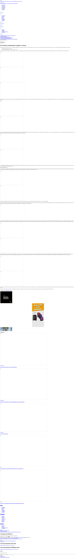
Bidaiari (12, 37)
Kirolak (2, 514)
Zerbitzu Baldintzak (23, 537)
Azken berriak (1, 12)
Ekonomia (3, 16)
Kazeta (8, 38)
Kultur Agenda (1, 26)
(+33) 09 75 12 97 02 (15, 549)
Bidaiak (16, 3)
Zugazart (3, 30)
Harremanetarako (2, 545)
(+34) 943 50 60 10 (11, 545)
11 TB (21, 1)
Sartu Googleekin (2, 556)
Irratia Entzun (3, 37)
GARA (9, 1)
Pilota (2, 518)
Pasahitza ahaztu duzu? (3, 557)
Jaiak (7, 3)
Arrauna (3, 521)
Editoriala (3, 29)
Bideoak (1, 530)
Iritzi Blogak (3, 32)
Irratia (1, 37)
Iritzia (2, 523)
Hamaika (10, 38)
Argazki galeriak (5, 530)
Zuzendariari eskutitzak (5, 31)
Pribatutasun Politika (17, 537)
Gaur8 (4, 38)
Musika (12, 3)
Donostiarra (3, 19)
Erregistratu (7, 557)
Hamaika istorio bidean (9, 290)
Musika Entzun (9, 37)
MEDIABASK (16, 1)
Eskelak (4, 36)
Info (1, 505)
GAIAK (1, 2)
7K (2, 38)
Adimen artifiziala (2, 23)
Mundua (3, 508)
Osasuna (14, 3)
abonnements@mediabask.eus (9, 549)
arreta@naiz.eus (7, 545)
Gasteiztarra (3, 511)
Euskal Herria (3, 15)
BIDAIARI (7, 1)
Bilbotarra (3, 18)
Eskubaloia (3, 517)
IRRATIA (1, 1)
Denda (5, 36)
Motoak (3, 520)
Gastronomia (9, 3)
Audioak (8, 530)
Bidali (8, 536)
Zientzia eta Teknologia (3, 3)
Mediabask (6, 38)
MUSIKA (4, 1)
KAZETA (19, 1)
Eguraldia (1, 36)
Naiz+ (2, 17)
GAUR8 (13, 1)
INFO (3, 2)
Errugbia (3, 519)
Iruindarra (3, 20)
